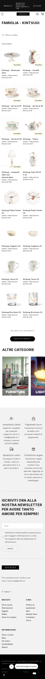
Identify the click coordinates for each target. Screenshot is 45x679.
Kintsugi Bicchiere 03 (11, 312)
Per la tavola (7, 605)
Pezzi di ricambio (9, 617)
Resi (28, 611)
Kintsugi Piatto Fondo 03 (11, 211)
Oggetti (5, 611)
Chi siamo (6, 641)
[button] (37, 14)
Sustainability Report (7, 645)
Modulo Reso (31, 614)
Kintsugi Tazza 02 (31, 279)
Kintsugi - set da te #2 (33, 106)
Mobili (4, 614)
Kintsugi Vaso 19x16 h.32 (32, 173)
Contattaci (30, 617)
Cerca (28, 620)
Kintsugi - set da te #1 (11, 106)
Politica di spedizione (30, 606)
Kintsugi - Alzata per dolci (11, 71)
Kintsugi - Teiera (30, 139)
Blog (4, 638)
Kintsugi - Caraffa (31, 70)
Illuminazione (7, 608)
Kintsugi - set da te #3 (12, 139)
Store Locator (8, 635)
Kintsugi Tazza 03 (10, 279)
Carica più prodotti (22, 338)
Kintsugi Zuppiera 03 (11, 246)
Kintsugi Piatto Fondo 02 (32, 211)
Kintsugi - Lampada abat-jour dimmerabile (10, 174)
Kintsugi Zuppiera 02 (32, 246)
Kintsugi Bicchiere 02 (32, 312)
